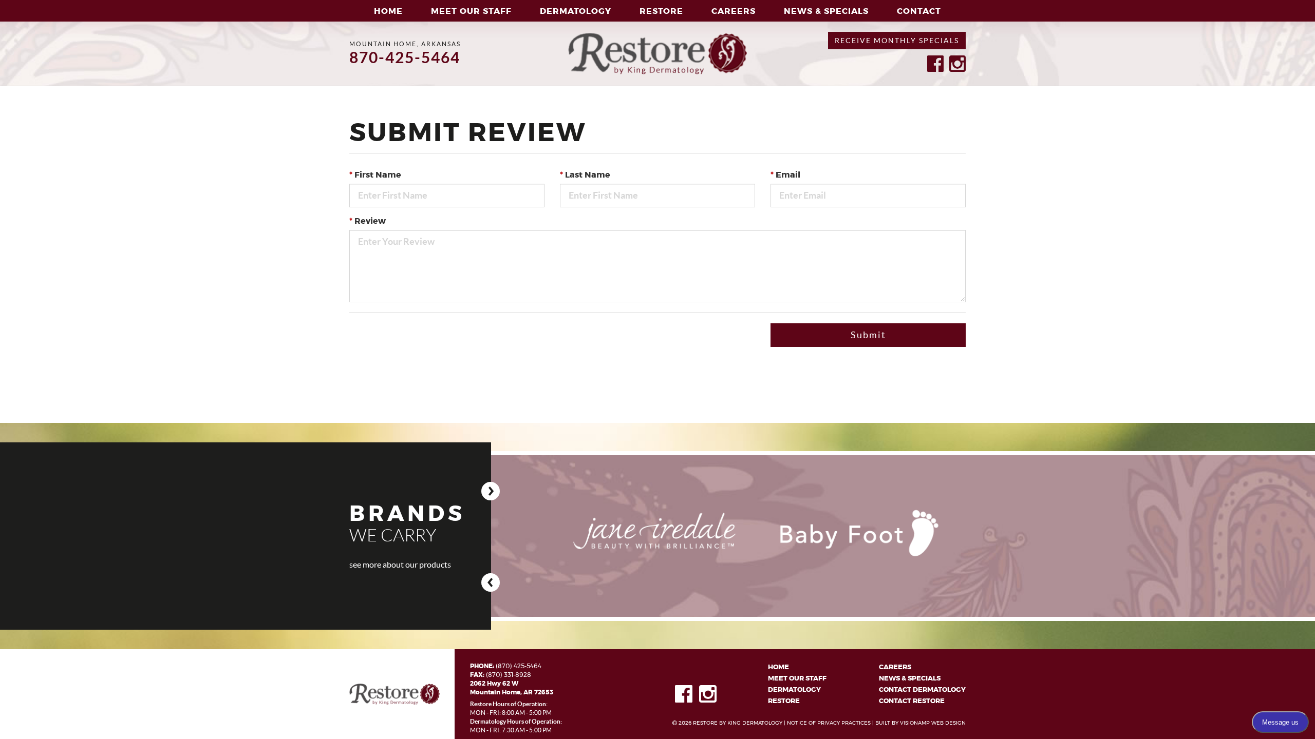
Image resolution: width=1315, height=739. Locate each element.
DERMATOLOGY (794, 690)
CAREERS (733, 11)
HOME (388, 11)
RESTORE (784, 701)
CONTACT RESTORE (912, 701)
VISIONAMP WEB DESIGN (933, 723)
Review (367, 221)
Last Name (585, 175)
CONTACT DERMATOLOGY (922, 690)
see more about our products (400, 564)
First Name (375, 175)
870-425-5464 (404, 57)
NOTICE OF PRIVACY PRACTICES (829, 723)
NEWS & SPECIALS (910, 678)
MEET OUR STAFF (471, 11)
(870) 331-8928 (508, 675)
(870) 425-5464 (518, 666)
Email (785, 175)
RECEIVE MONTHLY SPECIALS (897, 40)
